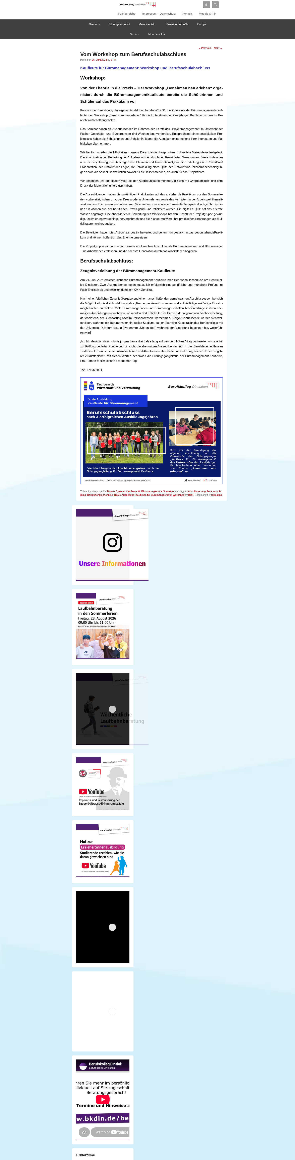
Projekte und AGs (177, 24)
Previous (205, 48)
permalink (216, 495)
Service (134, 34)
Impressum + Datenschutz (159, 13)
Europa (201, 24)
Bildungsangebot (119, 24)
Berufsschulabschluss (100, 495)
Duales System (116, 491)
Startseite (168, 491)
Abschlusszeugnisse (200, 491)
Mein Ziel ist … (148, 24)
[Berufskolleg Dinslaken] (137, 4)
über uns (94, 24)
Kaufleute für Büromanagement (144, 491)
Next (218, 48)
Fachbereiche (126, 13)
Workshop (178, 495)
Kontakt (187, 13)
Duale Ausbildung (124, 495)
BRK (113, 59)
